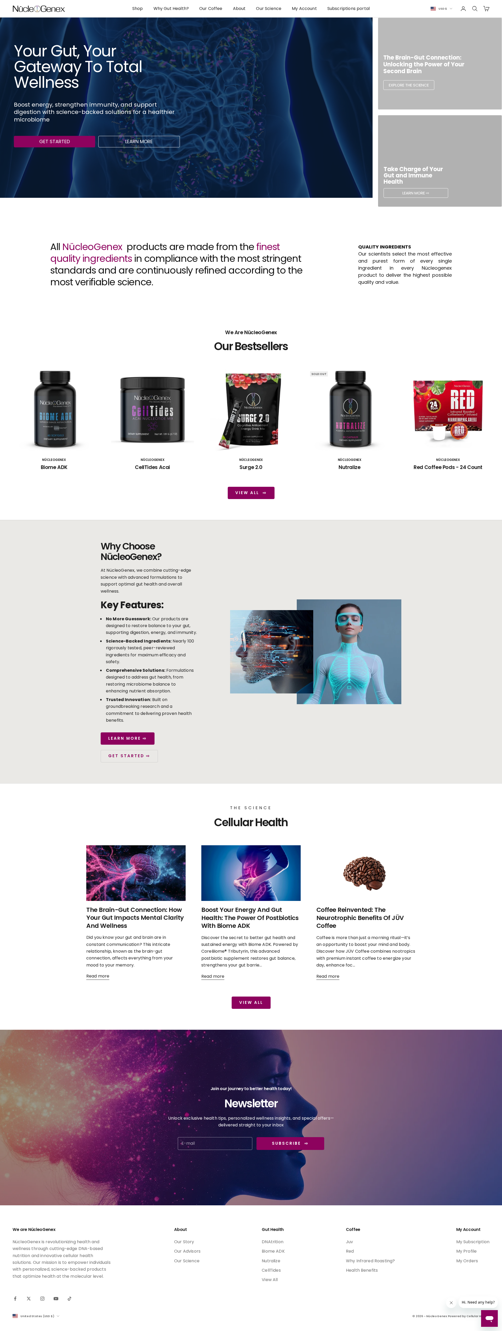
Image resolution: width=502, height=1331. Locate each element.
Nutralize (350, 467)
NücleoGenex (54, 460)
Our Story (184, 1242)
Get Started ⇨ (129, 756)
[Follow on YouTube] (56, 1298)
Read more (97, 976)
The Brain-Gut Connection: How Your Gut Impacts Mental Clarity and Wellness (135, 917)
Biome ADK (54, 467)
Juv (349, 1242)
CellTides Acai (152, 467)
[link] (440, 63)
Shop (137, 8)
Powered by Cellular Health (468, 1316)
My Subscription (472, 1242)
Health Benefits (362, 1270)
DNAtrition (272, 1242)
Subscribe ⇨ (290, 1143)
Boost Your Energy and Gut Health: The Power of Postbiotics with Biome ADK (249, 917)
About (239, 8)
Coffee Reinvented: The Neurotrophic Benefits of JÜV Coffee (360, 917)
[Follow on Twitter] (28, 1298)
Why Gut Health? (171, 8)
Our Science (268, 8)
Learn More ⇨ (127, 738)
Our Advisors (187, 1251)
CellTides (271, 1270)
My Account (304, 8)
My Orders (467, 1261)
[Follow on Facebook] (15, 1298)
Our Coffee (211, 8)
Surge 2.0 (251, 467)
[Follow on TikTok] (69, 1298)
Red (350, 1251)
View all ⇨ (251, 492)
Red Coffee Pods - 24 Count (448, 467)
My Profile (466, 1251)
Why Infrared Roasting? (370, 1261)
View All (270, 1280)
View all (251, 1002)
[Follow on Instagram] (42, 1298)
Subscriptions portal (348, 8)
